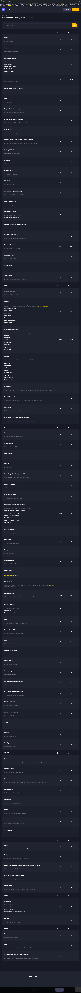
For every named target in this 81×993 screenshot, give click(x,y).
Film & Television (9, 560)
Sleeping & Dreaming (10, 613)
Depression (7, 610)
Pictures (6, 918)
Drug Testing (8, 129)
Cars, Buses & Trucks (10, 494)
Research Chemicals (10, 245)
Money (6, 640)
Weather (6, 733)
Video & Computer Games (11, 520)
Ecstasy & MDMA (9, 150)
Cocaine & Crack (9, 78)
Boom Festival (8, 311)
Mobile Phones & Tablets (11, 630)
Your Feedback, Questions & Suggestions (16, 954)
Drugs (6, 32)
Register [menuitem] (10, 1)
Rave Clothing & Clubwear (11, 397)
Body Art (6, 464)
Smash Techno (8, 377)
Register (67, 9)
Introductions (8, 779)
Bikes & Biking (8, 453)
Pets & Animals (8, 661)
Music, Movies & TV (9, 820)
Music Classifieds (9, 909)
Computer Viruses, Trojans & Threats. (15, 511)
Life (5, 427)
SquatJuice (7, 347)
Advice (6, 433)
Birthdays (7, 934)
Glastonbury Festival (10, 318)
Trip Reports (8, 276)
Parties (6, 356)
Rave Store (7, 407)
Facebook (37, 306)
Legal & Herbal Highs (10, 201)
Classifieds (7, 901)
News (5, 944)
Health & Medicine (9, 604)
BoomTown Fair (8, 313)
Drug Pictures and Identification (13, 119)
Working (6, 743)
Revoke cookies (59, 990)
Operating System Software (12, 515)
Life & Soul (7, 799)
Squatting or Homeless (11, 712)
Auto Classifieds (9, 907)
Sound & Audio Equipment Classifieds (14, 912)
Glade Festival (8, 315)
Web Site (6, 928)
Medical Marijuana (9, 71)
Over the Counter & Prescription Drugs (15, 224)
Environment (8, 539)
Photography (8, 671)
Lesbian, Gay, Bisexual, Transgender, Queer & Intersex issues (22, 865)
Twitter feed (44, 306)
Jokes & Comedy (9, 789)
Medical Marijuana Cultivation (12, 69)
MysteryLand (8, 375)
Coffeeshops (8, 64)
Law (5, 619)
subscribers (23, 305)
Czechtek (6, 335)
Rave (5, 285)
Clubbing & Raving (9, 291)
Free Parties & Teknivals (11, 329)
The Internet (7, 522)
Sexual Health (8, 886)
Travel (6, 722)
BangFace (7, 363)
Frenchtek (7, 337)
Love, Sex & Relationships (11, 840)
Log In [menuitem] (4, 1)
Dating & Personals (9, 855)
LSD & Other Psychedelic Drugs (13, 191)
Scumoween (7, 342)
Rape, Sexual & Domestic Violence (14, 875)
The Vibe (6, 753)
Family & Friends (9, 768)
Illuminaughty (8, 373)
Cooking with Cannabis (10, 66)
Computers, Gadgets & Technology (14, 505)
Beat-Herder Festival (10, 308)
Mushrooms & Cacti (10, 212)
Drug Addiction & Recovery (12, 109)
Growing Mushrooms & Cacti (12, 217)
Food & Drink (8, 570)
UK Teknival (7, 349)
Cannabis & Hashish (10, 58)
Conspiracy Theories (10, 529)
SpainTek (6, 345)
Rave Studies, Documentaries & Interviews (16, 417)
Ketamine (7, 181)
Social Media (7, 518)
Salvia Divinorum (9, 255)
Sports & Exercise (9, 702)
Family (6, 550)
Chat (5, 758)
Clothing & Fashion (9, 484)
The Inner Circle (9, 830)
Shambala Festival (9, 320)
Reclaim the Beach (9, 340)
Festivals (6, 301)
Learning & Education (10, 650)
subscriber (51, 585)
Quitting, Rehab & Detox (11, 234)
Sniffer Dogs (8, 265)
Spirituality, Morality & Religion (13, 691)
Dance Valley (7, 365)
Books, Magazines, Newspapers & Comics (16, 474)
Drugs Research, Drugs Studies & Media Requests (18, 140)
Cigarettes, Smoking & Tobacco (13, 88)
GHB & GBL (7, 160)
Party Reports (8, 386)
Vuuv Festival (8, 322)
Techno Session (8, 380)
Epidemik (6, 368)
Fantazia (6, 370)
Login (75, 9)
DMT (5, 98)
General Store (8, 582)
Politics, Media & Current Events (13, 681)
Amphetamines (8, 48)
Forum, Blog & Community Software (14, 513)
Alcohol (6, 38)
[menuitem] (1, 1)
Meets (6, 810)
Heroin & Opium (8, 170)
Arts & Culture (8, 443)
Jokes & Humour (9, 593)
